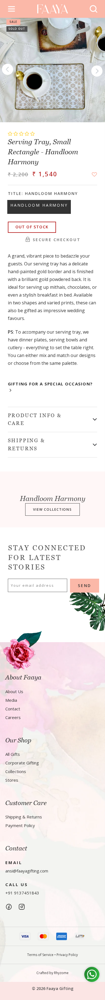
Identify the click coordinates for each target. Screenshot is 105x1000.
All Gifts (12, 754)
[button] (22, 134)
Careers (13, 717)
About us (14, 691)
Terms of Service (40, 954)
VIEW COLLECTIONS (52, 509)
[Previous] (7, 70)
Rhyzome (61, 972)
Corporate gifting (22, 763)
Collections (15, 771)
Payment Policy (20, 825)
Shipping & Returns (23, 817)
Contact (12, 709)
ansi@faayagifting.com (26, 871)
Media (11, 700)
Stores (11, 780)
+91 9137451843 (22, 893)
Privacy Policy (67, 954)
